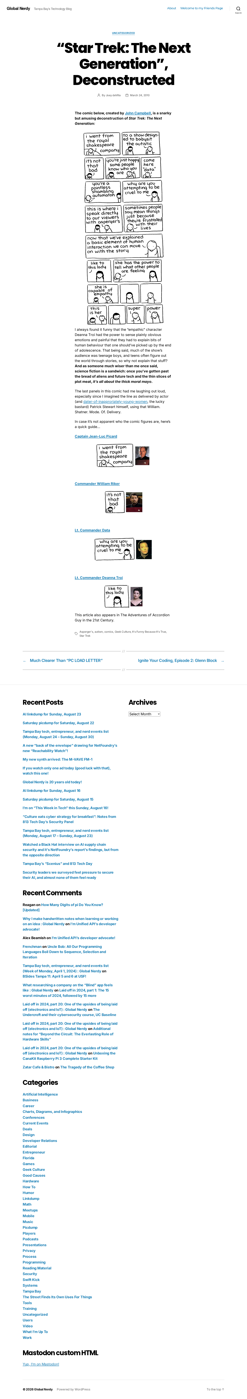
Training (30, 1308)
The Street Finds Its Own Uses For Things (57, 1297)
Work (27, 1338)
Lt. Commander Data (92, 530)
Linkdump (31, 1199)
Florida (28, 1158)
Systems (30, 1285)
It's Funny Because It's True (149, 631)
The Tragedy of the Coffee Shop (87, 1067)
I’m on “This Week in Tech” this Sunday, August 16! (65, 808)
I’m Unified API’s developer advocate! (83, 938)
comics (108, 631)
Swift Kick (31, 1280)
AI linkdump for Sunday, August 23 (52, 714)
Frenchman (32, 946)
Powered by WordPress (73, 1389)
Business (30, 1100)
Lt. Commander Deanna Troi (99, 578)
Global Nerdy (18, 8)
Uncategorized (123, 33)
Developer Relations (40, 1141)
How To (29, 1187)
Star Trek (84, 635)
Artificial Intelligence (40, 1094)
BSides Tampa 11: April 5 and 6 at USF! (54, 976)
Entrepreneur (34, 1152)
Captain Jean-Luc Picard (96, 436)
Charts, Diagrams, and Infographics (52, 1112)
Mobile (28, 1216)
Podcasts (30, 1239)
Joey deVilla (113, 95)
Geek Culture (123, 631)
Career (28, 1106)
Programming (34, 1262)
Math (27, 1204)
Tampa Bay (32, 1291)
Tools (27, 1303)
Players (29, 1233)
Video (28, 1326)
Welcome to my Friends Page (201, 8)
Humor (28, 1193)
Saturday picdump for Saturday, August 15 (58, 799)
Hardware (31, 1181)
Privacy (29, 1251)
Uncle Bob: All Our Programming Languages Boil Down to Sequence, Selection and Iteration (64, 951)
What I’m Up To (35, 1332)
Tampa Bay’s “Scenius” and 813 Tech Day (57, 864)
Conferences (34, 1117)
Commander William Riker (97, 484)
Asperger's (86, 631)
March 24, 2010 (139, 95)
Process (29, 1256)
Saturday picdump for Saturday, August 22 (58, 723)
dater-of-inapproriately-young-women (115, 401)
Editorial (30, 1146)
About (171, 8)
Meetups (30, 1210)
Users (28, 1320)
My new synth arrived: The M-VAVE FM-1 (57, 759)
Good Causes (34, 1175)
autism (99, 631)
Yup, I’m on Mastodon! (41, 1364)
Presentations (35, 1245)
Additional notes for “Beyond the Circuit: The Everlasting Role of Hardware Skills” (68, 1034)
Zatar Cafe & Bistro (38, 1067)
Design (28, 1135)
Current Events (35, 1123)
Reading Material (37, 1268)
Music (28, 1222)
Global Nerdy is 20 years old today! (52, 782)
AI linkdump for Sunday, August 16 (51, 790)
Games (29, 1164)
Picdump (30, 1227)
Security (30, 1274)
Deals (27, 1129)
